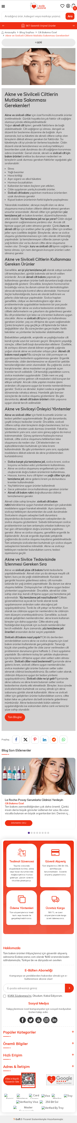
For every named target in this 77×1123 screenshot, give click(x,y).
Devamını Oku (18, 823)
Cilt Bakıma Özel (47, 32)
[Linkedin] (54, 1020)
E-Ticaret (26, 1119)
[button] (73, 25)
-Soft (17, 1119)
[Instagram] (46, 1020)
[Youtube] (38, 1020)
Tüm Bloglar (15, 717)
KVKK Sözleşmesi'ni (19, 995)
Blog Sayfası (27, 32)
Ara (70, 16)
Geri (39, 42)
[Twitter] (30, 1020)
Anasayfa (10, 32)
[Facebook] (23, 1020)
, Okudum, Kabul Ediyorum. (35, 995)
